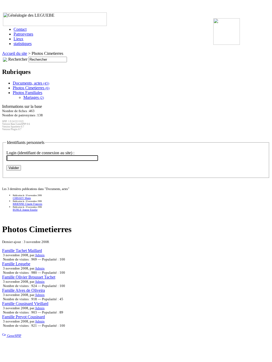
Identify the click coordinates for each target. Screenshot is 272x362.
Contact (20, 29)
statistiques (23, 43)
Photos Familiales (27, 92)
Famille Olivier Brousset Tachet (28, 277)
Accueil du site (14, 53)
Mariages (33, 97)
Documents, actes (31, 83)
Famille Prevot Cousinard (23, 317)
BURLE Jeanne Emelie (25, 209)
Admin (40, 255)
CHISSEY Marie (22, 198)
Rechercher (17, 59)
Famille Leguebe (16, 264)
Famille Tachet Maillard (22, 250)
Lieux (18, 39)
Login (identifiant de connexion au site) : (40, 153)
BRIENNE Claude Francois (27, 203)
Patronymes (23, 34)
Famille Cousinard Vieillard (25, 303)
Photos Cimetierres (31, 88)
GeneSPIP (13, 336)
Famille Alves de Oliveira (23, 290)
